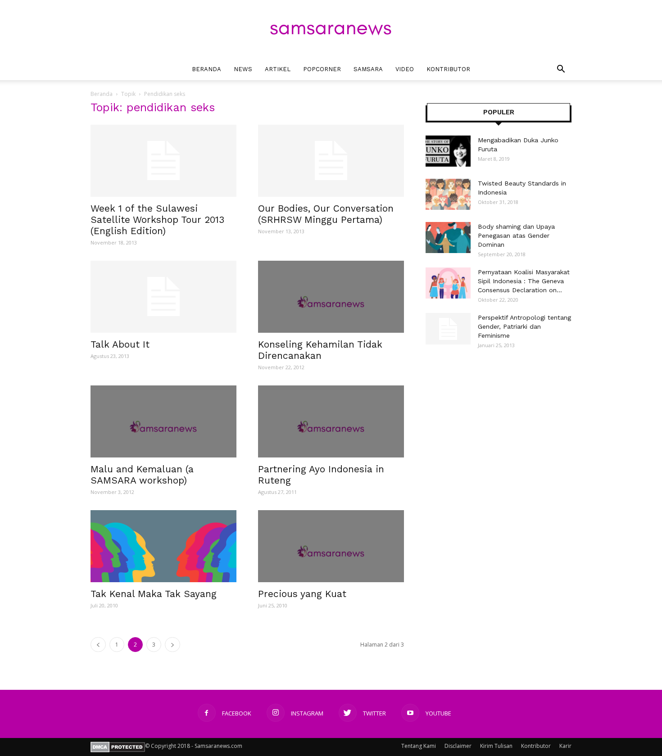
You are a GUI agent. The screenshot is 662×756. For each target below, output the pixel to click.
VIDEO (404, 69)
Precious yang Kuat (302, 593)
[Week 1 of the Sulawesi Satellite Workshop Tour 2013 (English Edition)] (163, 161)
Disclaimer (458, 746)
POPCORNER (322, 69)
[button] (560, 70)
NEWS (243, 69)
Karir (565, 746)
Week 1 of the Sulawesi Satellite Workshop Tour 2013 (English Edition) (157, 219)
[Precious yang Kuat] (331, 546)
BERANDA (206, 69)
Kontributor (536, 746)
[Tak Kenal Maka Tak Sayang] (163, 546)
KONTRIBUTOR (448, 69)
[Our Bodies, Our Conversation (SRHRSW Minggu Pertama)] (331, 161)
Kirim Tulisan (496, 746)
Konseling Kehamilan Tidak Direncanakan (320, 350)
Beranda (102, 94)
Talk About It (120, 344)
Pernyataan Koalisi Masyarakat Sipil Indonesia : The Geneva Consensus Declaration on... (524, 281)
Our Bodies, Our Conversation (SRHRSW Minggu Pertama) (326, 214)
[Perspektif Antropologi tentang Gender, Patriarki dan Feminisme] (448, 328)
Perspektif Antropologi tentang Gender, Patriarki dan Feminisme (524, 326)
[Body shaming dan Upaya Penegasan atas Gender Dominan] (448, 237)
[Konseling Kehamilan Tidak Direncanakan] (331, 297)
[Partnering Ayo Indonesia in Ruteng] (331, 421)
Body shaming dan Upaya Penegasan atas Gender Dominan (516, 235)
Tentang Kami (418, 746)
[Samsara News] (331, 29)
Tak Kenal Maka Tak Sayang (154, 593)
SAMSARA (368, 69)
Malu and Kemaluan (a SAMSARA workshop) (142, 474)
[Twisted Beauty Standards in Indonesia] (448, 194)
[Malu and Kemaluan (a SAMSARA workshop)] (163, 421)
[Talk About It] (163, 297)
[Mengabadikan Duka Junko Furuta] (448, 151)
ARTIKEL (277, 69)
